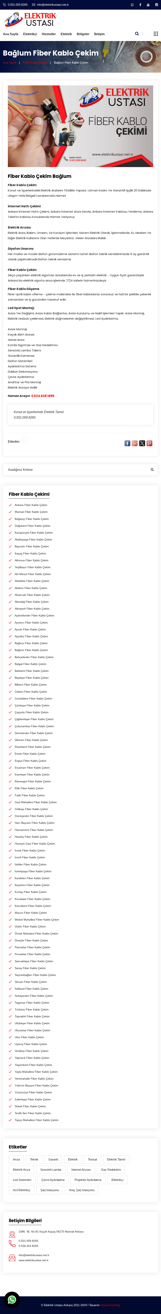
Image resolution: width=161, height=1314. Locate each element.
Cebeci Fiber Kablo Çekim (31, 691)
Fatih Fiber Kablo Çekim (30, 795)
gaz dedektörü (111, 1169)
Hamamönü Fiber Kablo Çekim (34, 829)
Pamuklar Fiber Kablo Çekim (32, 947)
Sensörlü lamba (50, 1169)
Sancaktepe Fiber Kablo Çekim (34, 961)
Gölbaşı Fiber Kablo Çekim (31, 809)
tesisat (92, 1159)
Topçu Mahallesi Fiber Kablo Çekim (37, 1120)
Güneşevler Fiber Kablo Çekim (34, 815)
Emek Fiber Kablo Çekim (30, 753)
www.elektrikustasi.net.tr (33, 1260)
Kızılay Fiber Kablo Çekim (31, 891)
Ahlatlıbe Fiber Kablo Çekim (32, 580)
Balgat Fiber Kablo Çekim (30, 664)
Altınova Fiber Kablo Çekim (31, 560)
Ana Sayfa (10, 34)
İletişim (99, 34)
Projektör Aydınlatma (88, 1179)
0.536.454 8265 (28, 1245)
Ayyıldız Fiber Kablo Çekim (31, 636)
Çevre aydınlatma (52, 1179)
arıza (16, 1159)
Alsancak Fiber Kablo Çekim (32, 594)
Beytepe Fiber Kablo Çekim (32, 677)
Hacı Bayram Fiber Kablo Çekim (35, 822)
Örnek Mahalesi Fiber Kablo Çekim (36, 933)
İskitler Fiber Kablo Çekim (31, 864)
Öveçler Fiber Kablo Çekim (31, 940)
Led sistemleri (22, 1179)
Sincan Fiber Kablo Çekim (31, 981)
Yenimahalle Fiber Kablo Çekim (34, 1078)
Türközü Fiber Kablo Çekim (32, 1009)
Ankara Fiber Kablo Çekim (31, 505)
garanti (53, 1159)
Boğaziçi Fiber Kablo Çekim (32, 518)
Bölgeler (83, 34)
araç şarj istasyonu (81, 1190)
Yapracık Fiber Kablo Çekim (32, 1057)
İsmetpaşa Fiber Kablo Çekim (33, 871)
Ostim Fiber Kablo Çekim (30, 926)
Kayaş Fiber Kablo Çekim (30, 553)
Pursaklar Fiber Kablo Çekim (32, 954)
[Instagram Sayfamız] (156, 5)
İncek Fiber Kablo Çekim (30, 850)
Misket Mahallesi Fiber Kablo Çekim (37, 919)
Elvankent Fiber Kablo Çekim (33, 746)
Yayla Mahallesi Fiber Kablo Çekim (36, 1071)
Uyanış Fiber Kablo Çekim (31, 1044)
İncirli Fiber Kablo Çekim (30, 857)
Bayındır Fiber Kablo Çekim (32, 546)
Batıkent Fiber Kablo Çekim (32, 670)
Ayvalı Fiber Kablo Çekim (30, 629)
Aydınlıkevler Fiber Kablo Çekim (34, 615)
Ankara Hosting (110, 1305)
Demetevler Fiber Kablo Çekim (34, 733)
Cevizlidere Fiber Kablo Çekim (33, 698)
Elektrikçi (30, 34)
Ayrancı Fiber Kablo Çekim (31, 622)
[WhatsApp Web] (132, 5)
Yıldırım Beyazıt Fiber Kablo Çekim (36, 1085)
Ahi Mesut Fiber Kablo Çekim (33, 574)
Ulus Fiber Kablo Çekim (29, 1037)
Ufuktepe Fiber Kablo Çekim (32, 1023)
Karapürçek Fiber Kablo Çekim (34, 532)
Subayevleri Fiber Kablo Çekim (34, 995)
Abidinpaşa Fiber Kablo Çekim (33, 539)
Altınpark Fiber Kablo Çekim (32, 608)
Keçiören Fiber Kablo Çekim (32, 885)
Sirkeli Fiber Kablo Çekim (30, 1106)
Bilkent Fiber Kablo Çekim (31, 684)
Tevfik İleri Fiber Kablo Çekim (33, 1113)
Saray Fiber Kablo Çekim (30, 968)
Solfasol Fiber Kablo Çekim (31, 988)
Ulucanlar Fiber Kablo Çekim (32, 1030)
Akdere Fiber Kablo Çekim (31, 588)
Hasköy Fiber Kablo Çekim (31, 836)
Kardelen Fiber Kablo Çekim (32, 878)
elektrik (73, 1159)
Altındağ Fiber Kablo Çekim (32, 601)
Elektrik (66, 34)
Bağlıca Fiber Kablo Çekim (31, 643)
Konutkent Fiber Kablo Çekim (33, 905)
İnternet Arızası (81, 1169)
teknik (34, 1159)
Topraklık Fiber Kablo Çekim (32, 1016)
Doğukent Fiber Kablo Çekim (32, 525)
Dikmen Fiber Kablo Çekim (31, 740)
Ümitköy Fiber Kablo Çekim (31, 1050)
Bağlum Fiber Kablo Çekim (31, 650)
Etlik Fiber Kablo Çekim (29, 788)
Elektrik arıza (21, 1169)
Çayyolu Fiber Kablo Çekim (31, 712)
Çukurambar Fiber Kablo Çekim (34, 726)
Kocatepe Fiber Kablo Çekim (32, 899)
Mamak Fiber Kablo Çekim (31, 511)
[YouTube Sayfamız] (148, 5)
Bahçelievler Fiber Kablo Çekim (34, 657)
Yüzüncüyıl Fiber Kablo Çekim (33, 1092)
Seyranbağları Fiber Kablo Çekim (35, 975)
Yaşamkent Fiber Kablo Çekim (33, 1064)
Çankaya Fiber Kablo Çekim (32, 705)
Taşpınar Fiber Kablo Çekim (32, 1002)
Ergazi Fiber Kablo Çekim (30, 760)
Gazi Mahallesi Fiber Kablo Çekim (36, 802)
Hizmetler (49, 34)
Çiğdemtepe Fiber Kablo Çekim (34, 719)
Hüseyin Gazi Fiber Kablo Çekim (35, 843)
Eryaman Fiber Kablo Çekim (32, 767)
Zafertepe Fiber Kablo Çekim (33, 1099)
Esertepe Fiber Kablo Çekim (32, 774)
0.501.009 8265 (17, 4)
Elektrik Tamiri (116, 1159)
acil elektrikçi (21, 1190)
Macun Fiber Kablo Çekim (31, 912)
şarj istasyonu (49, 1190)
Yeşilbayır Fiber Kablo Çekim (32, 567)
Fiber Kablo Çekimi (35, 62)
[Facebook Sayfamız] (140, 5)
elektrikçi (117, 1179)
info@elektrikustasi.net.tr (53, 4)
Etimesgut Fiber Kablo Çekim (33, 781)
